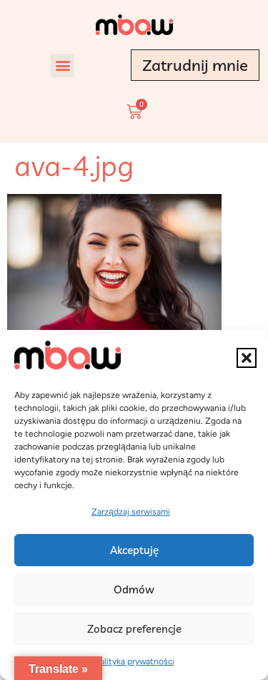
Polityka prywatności (134, 661)
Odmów (134, 589)
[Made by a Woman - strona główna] (134, 24)
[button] (246, 358)
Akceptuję (134, 550)
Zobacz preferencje (134, 629)
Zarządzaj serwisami (130, 512)
